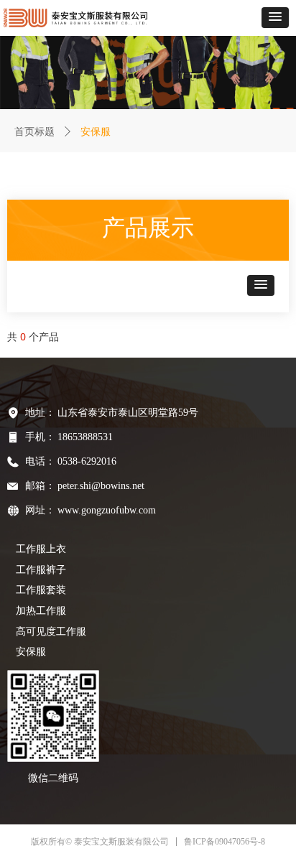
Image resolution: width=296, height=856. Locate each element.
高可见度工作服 (51, 631)
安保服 (31, 651)
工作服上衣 (41, 549)
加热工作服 (41, 610)
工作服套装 (41, 590)
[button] (275, 17)
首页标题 (34, 131)
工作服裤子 (41, 569)
